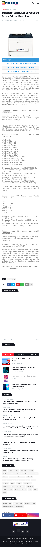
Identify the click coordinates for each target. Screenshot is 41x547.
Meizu (27, 480)
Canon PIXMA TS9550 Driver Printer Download (20, 67)
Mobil (33, 480)
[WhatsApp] (22, 284)
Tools (16, 489)
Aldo (17, 470)
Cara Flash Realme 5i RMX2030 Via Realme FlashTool (23, 368)
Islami (5, 480)
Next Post (35, 339)
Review (12, 486)
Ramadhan (27, 483)
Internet (29, 477)
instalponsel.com (32, 541)
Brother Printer (7, 503)
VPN (30, 489)
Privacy (21, 541)
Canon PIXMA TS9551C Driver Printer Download (21, 64)
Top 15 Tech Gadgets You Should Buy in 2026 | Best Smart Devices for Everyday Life (20, 435)
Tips (11, 489)
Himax (35, 474)
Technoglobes (16, 538)
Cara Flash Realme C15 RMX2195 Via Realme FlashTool (24, 385)
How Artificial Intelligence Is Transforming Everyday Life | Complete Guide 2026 (18, 460)
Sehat (5, 489)
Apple (4, 474)
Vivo (35, 489)
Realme (5, 486)
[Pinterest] (18, 284)
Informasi (12, 477)
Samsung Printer (8, 506)
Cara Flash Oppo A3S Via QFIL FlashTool (25, 376)
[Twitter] (13, 284)
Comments (33, 354)
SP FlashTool (20, 486)
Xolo (4, 492)
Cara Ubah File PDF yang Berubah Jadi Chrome (25, 360)
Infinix (5, 477)
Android (23, 470)
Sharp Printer (19, 506)
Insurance (21, 477)
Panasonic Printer (30, 503)
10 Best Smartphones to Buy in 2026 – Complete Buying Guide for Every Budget (19, 410)
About (5, 541)
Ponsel (19, 483)
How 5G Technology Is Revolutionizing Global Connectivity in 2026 (19, 419)
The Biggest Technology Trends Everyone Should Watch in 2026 (20, 451)
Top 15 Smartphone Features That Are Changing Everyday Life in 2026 (20, 402)
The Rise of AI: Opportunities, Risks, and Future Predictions (19, 443)
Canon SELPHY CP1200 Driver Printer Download (21, 71)
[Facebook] (9, 284)
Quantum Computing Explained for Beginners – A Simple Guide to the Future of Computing (20, 427)
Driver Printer (26, 544)
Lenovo (20, 480)
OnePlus (5, 483)
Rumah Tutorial (15, 544)
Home (4, 9)
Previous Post (7, 339)
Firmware (28, 474)
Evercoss (19, 474)
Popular (8, 354)
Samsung (30, 486)
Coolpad (11, 474)
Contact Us (13, 541)
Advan (11, 470)
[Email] (27, 284)
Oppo (12, 483)
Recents (20, 354)
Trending (23, 489)
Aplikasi (31, 470)
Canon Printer (11, 9)
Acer (4, 470)
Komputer (12, 480)
